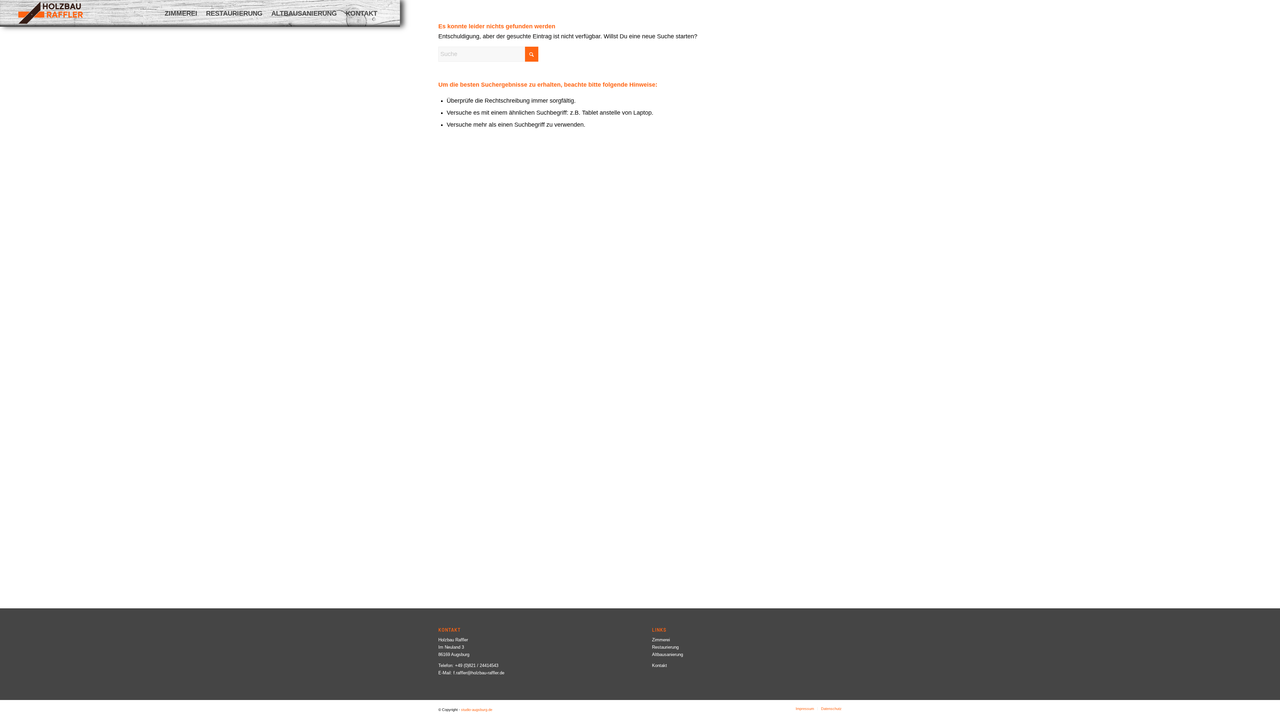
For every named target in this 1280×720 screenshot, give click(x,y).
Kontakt (659, 665)
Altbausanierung (667, 654)
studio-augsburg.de (476, 710)
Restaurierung (665, 647)
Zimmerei (661, 639)
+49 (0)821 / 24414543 (476, 665)
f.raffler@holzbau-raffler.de (478, 672)
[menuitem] (181, 13)
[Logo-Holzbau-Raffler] (50, 13)
